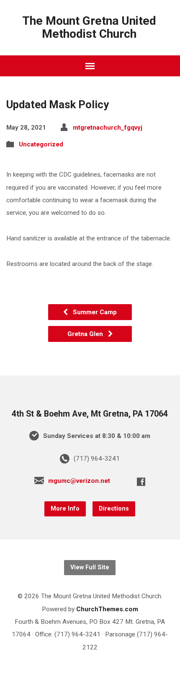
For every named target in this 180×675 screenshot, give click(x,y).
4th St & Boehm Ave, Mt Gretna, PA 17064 (90, 414)
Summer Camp (94, 312)
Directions (114, 508)
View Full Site (89, 567)
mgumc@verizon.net (79, 481)
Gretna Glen (86, 334)
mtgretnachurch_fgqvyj (107, 127)
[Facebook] (141, 481)
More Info (65, 508)
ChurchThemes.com (107, 609)
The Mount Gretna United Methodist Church (89, 27)
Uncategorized (41, 144)
